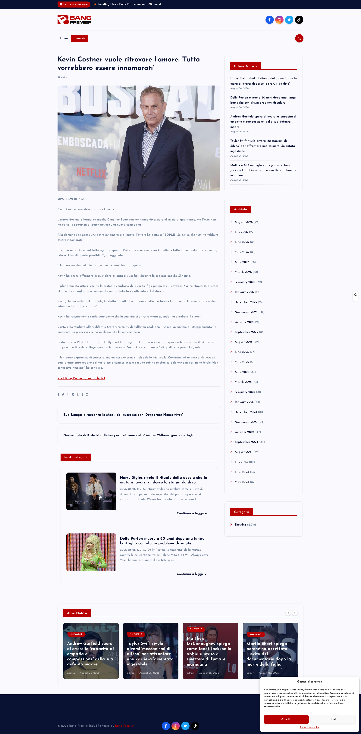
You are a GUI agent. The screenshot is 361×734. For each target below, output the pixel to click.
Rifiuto (332, 719)
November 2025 (246, 312)
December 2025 (246, 302)
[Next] (295, 613)
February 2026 (245, 282)
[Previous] (288, 613)
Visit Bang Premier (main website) (81, 378)
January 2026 (244, 292)
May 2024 (242, 482)
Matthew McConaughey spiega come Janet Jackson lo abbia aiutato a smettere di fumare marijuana (263, 170)
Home (64, 38)
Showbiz (79, 38)
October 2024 (244, 432)
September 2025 (246, 332)
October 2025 (244, 322)
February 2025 (245, 392)
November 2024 (246, 422)
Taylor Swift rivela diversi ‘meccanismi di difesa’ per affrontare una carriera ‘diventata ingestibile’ (262, 146)
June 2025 (242, 352)
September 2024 (246, 442)
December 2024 (246, 412)
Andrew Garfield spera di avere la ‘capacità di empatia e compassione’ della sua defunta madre (263, 121)
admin (71, 673)
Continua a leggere (192, 513)
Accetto (286, 719)
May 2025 (242, 362)
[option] (91, 651)
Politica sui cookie (309, 727)
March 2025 (243, 382)
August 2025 (244, 342)
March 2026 (243, 272)
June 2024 (242, 472)
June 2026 (242, 242)
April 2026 (242, 262)
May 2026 (242, 252)
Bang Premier (124, 725)
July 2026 (241, 232)
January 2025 (244, 402)
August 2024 (244, 452)
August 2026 (244, 222)
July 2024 (241, 462)
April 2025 (242, 372)
